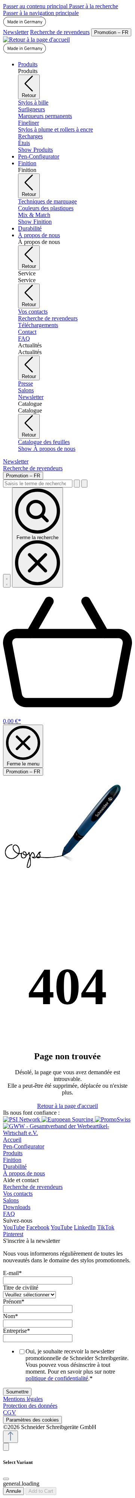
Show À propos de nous (46, 449)
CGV (9, 1412)
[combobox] (37, 483)
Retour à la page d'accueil (67, 1106)
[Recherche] (77, 483)
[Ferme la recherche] (84, 483)
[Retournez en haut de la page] (10, 1437)
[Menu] (6, 581)
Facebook (38, 1227)
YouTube (14, 1227)
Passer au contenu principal (36, 6)
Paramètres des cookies (32, 1420)
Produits (12, 1153)
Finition (12, 1160)
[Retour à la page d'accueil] (36, 39)
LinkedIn (85, 1227)
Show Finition (35, 221)
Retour (29, 95)
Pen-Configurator (23, 1146)
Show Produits (35, 150)
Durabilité (15, 1166)
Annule (13, 1491)
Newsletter (15, 32)
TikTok (105, 1227)
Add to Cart (40, 1491)
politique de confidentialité (57, 1378)
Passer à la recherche (93, 6)
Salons (11, 1200)
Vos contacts (18, 1193)
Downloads (16, 1207)
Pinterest (13, 1234)
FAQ (9, 1214)
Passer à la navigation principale (41, 13)
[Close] (6, 1479)
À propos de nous (24, 1173)
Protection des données (30, 1405)
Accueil (12, 1139)
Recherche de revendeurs (60, 32)
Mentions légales (23, 1399)
